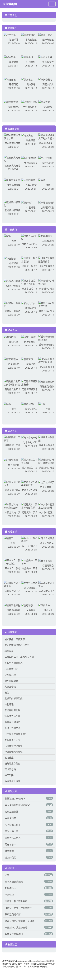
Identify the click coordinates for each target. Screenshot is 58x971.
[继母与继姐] (45, 34)
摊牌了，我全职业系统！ (17, 901)
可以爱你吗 (10, 769)
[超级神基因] (45, 235)
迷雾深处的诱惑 (12, 722)
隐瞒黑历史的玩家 (31, 243)
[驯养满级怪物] (12, 605)
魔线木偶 (13, 341)
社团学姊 (13, 39)
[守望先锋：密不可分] (31, 561)
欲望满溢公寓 (13, 185)
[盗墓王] (8, 537)
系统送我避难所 (14, 285)
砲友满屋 (30, 140)
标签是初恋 (48, 565)
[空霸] (41, 403)
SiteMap (42, 961)
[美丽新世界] (11, 101)
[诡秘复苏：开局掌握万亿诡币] (31, 505)
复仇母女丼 (48, 61)
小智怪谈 (13, 263)
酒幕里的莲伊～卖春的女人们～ (20, 657)
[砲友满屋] (27, 135)
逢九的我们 (10, 857)
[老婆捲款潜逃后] (47, 202)
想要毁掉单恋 (31, 587)
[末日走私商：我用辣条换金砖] (13, 505)
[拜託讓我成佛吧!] (47, 381)
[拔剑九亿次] (28, 302)
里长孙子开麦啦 (12, 739)
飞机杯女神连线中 (14, 745)
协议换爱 (48, 106)
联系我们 (50, 961)
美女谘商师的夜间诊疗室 (17, 645)
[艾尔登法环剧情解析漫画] (48, 337)
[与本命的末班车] (30, 437)
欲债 (48, 185)
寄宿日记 (13, 84)
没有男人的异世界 (14, 165)
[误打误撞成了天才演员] (13, 583)
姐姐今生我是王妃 (48, 445)
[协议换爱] (44, 101)
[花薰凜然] (27, 358)
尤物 (13, 240)
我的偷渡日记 (31, 162)
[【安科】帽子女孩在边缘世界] (48, 360)
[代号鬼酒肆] (11, 459)
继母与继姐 (48, 39)
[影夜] (7, 403)
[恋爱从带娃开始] (47, 482)
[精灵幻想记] (28, 403)
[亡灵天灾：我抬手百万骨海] (31, 483)
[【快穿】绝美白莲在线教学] (48, 259)
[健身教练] (27, 79)
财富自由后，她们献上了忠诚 (19, 920)
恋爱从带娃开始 (48, 487)
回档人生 (48, 610)
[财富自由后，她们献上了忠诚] (31, 281)
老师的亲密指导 (31, 106)
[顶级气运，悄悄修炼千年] (48, 304)
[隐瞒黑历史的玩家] (31, 237)
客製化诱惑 (10, 818)
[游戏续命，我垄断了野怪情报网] (48, 460)
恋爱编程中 (13, 364)
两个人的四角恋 (48, 543)
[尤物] (7, 235)
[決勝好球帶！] (29, 336)
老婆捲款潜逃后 (48, 207)
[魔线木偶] (10, 336)
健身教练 (30, 84)
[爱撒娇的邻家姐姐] (13, 203)
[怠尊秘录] (27, 605)
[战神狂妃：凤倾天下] (13, 438)
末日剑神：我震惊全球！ (17, 927)
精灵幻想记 (31, 408)
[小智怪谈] (10, 258)
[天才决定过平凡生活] (48, 583)
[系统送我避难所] (13, 280)
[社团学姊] (10, 34)
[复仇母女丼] (45, 56)
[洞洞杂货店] (45, 79)
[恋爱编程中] (11, 358)
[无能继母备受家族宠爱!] (31, 382)
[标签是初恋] (45, 560)
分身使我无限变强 (14, 751)
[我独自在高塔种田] (13, 304)
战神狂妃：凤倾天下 (15, 639)
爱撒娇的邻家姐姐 (14, 210)
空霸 (48, 408)
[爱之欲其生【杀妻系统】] (31, 460)
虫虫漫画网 (9, 4)
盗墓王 (13, 543)
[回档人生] (44, 605)
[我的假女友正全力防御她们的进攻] (13, 382)
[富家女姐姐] (28, 34)
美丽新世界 (13, 106)
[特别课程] (27, 202)
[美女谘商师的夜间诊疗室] (13, 136)
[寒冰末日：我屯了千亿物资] (13, 561)
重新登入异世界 (13, 837)
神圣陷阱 (9, 775)
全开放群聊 (48, 162)
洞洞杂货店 (48, 84)
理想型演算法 (11, 811)
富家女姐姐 (31, 39)
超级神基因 (48, 240)
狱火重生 (9, 757)
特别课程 (30, 207)
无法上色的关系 (12, 727)
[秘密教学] (10, 56)
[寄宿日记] (10, 79)
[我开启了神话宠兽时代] (31, 539)
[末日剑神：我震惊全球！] (48, 281)
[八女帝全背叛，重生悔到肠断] (48, 505)
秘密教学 (13, 61)
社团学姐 (30, 61)
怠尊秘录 (30, 610)
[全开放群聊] (45, 157)
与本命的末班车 (31, 442)
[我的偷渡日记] (29, 157)
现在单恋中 (10, 844)
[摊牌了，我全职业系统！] (31, 259)
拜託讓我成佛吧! (48, 386)
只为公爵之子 (11, 831)
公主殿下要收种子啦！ (16, 733)
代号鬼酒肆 (13, 464)
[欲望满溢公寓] (12, 179)
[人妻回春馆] (28, 179)
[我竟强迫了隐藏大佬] (13, 483)
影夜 (13, 408)
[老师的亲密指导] (30, 101)
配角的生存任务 (12, 763)
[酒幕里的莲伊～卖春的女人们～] (48, 136)
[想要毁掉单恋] (29, 582)
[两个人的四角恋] (47, 537)
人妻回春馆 (31, 185)
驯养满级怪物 (13, 610)
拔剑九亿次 (31, 308)
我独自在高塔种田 (14, 310)
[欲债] (41, 179)
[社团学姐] (27, 56)
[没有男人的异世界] (13, 158)
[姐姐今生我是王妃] (48, 438)
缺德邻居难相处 (12, 781)
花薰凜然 (30, 364)
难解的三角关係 (12, 716)
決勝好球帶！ (31, 341)
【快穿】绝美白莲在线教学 (18, 907)
